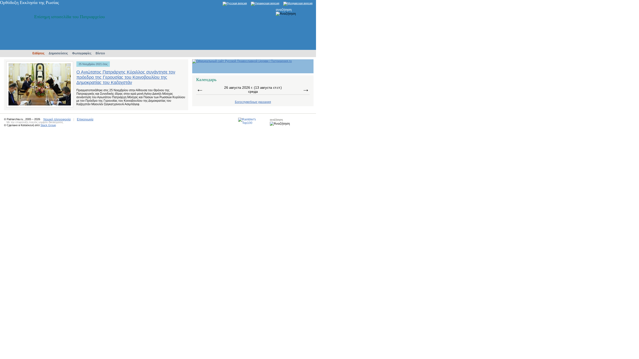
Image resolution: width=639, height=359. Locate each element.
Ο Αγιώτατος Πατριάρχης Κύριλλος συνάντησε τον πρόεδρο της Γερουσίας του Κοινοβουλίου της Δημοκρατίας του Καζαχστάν (125, 77)
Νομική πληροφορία (57, 119)
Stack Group (48, 125)
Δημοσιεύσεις (58, 53)
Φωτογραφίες (81, 53)
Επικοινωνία (85, 119)
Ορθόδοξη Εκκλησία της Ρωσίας (29, 2)
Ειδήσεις (38, 53)
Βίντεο (100, 53)
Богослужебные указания (253, 102)
